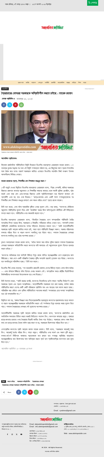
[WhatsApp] (21, 104)
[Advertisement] (20, 27)
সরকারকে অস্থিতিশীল (23, 381)
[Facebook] (3, 104)
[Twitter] (9, 104)
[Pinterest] (15, 104)
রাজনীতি (5, 89)
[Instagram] (12, 435)
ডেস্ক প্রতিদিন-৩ (8, 98)
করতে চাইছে (11, 381)
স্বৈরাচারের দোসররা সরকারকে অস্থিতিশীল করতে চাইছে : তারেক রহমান (23, 385)
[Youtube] (21, 435)
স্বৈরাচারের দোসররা (38, 381)
